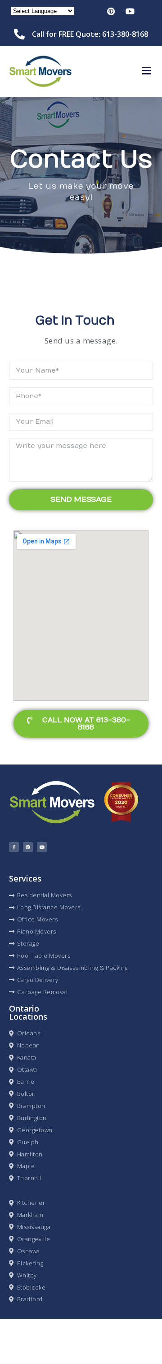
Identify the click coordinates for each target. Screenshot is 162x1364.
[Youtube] (42, 847)
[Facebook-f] (14, 847)
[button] (146, 71)
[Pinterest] (28, 847)
